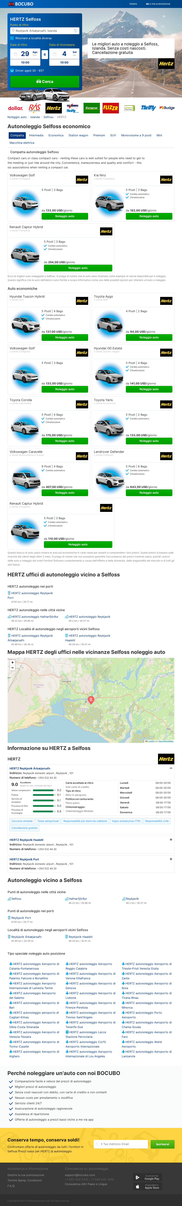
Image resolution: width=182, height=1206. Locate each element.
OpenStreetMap (165, 741)
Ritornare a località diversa (33, 38)
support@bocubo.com (80, 1175)
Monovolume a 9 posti (136, 135)
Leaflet (150, 741)
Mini (159, 135)
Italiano (133, 3)
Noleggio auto (64, 216)
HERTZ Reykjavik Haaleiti (26, 840)
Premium (99, 135)
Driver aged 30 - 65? (29, 70)
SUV (113, 135)
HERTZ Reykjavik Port (24, 859)
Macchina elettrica (22, 142)
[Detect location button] (75, 30)
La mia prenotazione (159, 3)
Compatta (17, 135)
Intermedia (36, 135)
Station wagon (78, 135)
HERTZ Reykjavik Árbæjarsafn (30, 768)
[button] (91, 700)
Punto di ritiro (19, 24)
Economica (56, 135)
